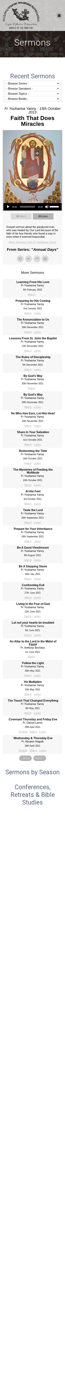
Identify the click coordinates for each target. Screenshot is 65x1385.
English (23, 731)
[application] (32, 206)
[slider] (55, 206)
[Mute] (47, 207)
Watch (22, 216)
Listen (44, 216)
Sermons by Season (32, 772)
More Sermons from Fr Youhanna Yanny (32, 242)
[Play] (8, 207)
